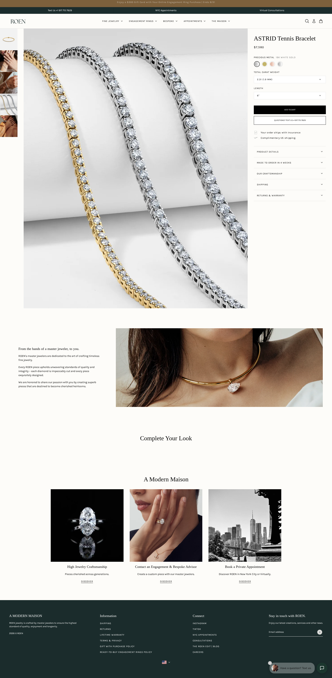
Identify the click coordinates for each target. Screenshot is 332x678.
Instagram (200, 623)
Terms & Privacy (111, 640)
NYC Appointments (205, 634)
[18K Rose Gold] (272, 64)
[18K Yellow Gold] (264, 64)
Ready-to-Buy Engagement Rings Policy (126, 652)
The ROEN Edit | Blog (206, 646)
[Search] (307, 21)
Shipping (105, 623)
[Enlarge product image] (136, 168)
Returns (105, 629)
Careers (198, 652)
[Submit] (319, 632)
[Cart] (321, 21)
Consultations (202, 640)
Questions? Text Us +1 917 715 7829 (290, 120)
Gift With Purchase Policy (117, 646)
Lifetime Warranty (112, 634)
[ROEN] (18, 21)
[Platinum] (280, 64)
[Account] (314, 21)
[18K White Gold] (257, 64)
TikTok (197, 629)
